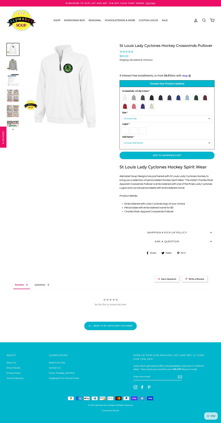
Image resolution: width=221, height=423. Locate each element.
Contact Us (55, 368)
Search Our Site (57, 363)
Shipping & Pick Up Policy (167, 232)
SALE (165, 20)
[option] (110, 3)
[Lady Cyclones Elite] (134, 130)
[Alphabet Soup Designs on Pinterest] (149, 387)
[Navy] (161, 97)
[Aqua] (188, 97)
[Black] (152, 97)
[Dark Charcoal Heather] (143, 97)
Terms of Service (14, 378)
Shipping (124, 60)
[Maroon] (206, 97)
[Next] (12, 128)
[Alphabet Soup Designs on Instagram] (135, 387)
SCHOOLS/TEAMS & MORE (120, 20)
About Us (11, 363)
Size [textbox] (125, 113)
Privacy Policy (13, 373)
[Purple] (143, 105)
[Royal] (179, 97)
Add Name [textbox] (128, 137)
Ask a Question (168, 278)
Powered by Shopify (110, 411)
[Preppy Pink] (134, 105)
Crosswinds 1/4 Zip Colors (136, 91)
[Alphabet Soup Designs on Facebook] (142, 387)
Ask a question (167, 241)
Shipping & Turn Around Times (64, 378)
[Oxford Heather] (134, 97)
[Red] (125, 105)
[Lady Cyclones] (125, 130)
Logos (126, 124)
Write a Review (196, 278)
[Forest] (197, 97)
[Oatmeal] (152, 105)
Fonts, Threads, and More (62, 373)
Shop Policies (13, 368)
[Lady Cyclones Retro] (143, 130)
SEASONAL (94, 20)
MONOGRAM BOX (74, 20)
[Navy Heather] (170, 97)
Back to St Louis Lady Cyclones (112, 326)
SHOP (57, 20)
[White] (125, 97)
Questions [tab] (40, 284)
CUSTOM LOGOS (148, 20)
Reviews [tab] (19, 284)
